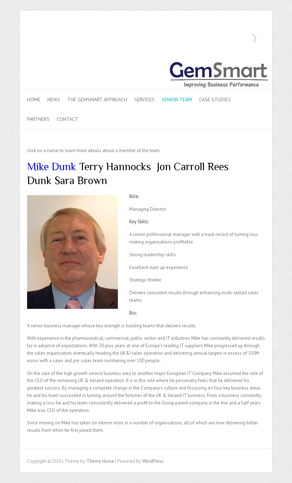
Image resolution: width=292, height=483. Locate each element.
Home (33, 99)
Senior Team (177, 99)
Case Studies (215, 99)
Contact (67, 119)
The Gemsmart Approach (97, 99)
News (53, 99)
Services (144, 99)
